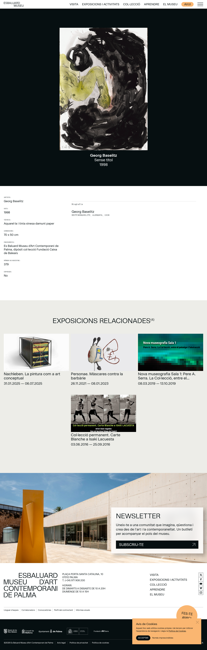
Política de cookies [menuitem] (100, 643)
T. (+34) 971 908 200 (73, 580)
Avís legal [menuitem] (61, 643)
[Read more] (36, 360)
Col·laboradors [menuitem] (28, 610)
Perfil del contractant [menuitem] (63, 610)
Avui (187, 4)
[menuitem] (74, 4)
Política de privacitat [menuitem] (79, 643)
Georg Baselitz (13, 201)
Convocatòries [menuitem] (44, 610)
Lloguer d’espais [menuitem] (11, 610)
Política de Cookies (177, 631)
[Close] (197, 622)
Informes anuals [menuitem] (83, 610)
